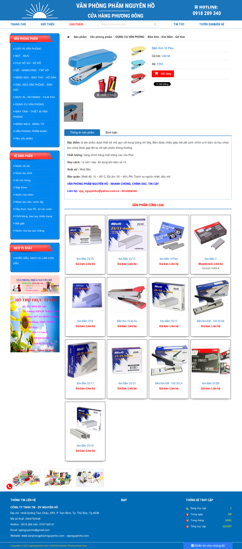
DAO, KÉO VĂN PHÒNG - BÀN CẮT (32, 87)
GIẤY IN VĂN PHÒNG (28, 48)
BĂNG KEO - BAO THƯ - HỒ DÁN (35, 77)
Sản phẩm (76, 24)
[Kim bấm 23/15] (169, 297)
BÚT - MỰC (22, 55)
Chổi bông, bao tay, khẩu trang (33, 216)
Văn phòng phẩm (26, 39)
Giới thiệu (47, 24)
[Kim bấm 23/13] (127, 234)
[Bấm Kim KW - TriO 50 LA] (169, 359)
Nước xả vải (22, 165)
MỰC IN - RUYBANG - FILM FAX (35, 97)
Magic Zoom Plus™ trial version (80, 48)
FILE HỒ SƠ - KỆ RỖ (28, 63)
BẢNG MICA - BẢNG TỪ (29, 124)
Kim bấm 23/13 (127, 258)
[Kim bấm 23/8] (85, 297)
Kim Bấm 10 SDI (210, 383)
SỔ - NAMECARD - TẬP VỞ (32, 70)
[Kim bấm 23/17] (85, 359)
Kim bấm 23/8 (85, 321)
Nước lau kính (23, 173)
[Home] (121, 10)
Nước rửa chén (24, 194)
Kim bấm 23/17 (85, 383)
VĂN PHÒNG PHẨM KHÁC (31, 131)
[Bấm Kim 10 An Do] (127, 297)
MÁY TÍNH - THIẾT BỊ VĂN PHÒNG (30, 114)
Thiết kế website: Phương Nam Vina (68, 545)
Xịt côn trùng (22, 180)
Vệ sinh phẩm (23, 156)
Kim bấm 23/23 (127, 383)
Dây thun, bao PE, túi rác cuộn (33, 209)
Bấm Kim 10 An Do (127, 321)
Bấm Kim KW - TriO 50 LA (169, 383)
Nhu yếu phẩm (24, 138)
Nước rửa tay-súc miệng (29, 230)
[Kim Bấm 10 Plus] (169, 234)
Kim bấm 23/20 (85, 258)
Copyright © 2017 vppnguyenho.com (29, 545)
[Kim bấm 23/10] (85, 421)
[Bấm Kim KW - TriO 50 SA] (211, 297)
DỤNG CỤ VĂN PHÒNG (29, 104)
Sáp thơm (21, 187)
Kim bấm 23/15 (168, 321)
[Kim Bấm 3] (211, 234)
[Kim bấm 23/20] (85, 234)
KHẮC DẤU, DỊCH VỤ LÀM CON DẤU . (33, 261)
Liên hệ (219, 24)
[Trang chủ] (68, 37)
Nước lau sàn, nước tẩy (29, 201)
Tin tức (179, 24)
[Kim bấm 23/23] (127, 359)
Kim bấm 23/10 (85, 445)
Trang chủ (18, 24)
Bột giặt (19, 223)
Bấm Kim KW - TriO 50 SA (210, 321)
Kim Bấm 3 (210, 258)
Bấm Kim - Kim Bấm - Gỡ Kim (166, 37)
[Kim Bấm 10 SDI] (211, 359)
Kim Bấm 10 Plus (169, 258)
